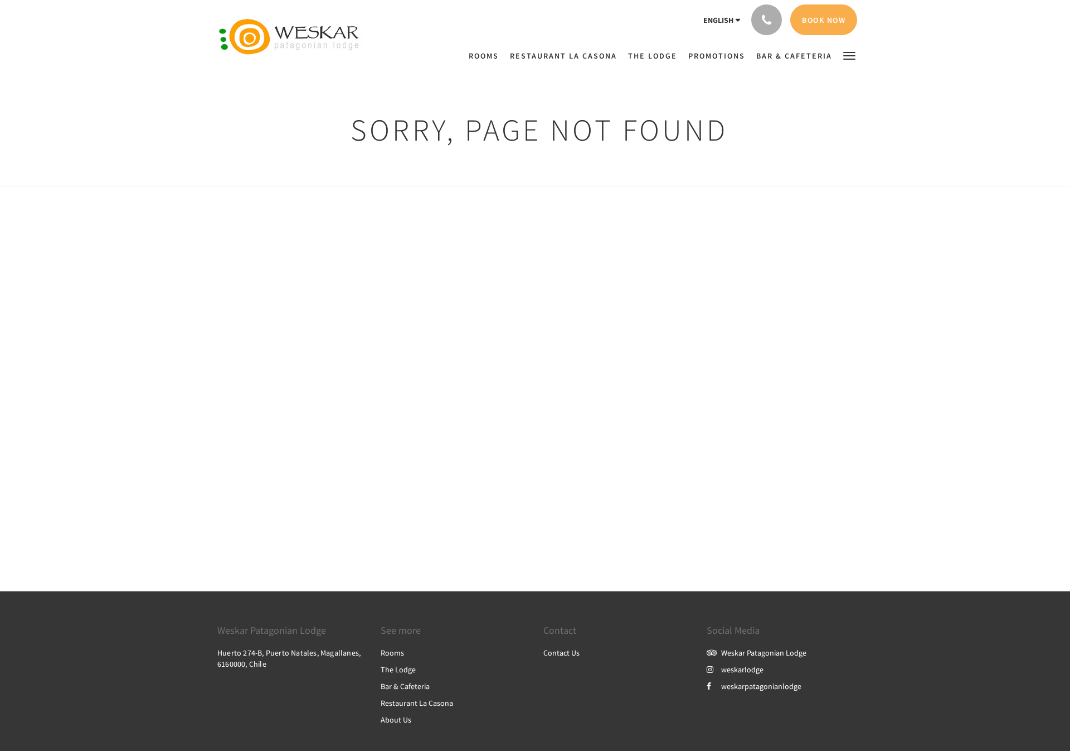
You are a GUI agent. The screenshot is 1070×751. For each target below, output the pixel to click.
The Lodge (398, 670)
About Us (396, 720)
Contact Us (561, 653)
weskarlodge (742, 670)
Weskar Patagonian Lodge (763, 653)
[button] (849, 55)
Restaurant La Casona (417, 703)
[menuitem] (460, 50)
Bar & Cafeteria (405, 686)
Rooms (392, 653)
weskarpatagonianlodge (761, 686)
